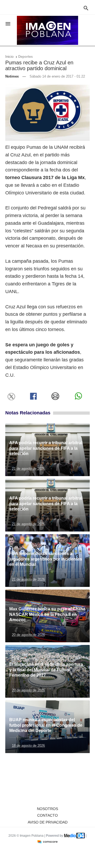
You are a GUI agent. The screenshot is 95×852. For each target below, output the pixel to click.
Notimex (12, 76)
